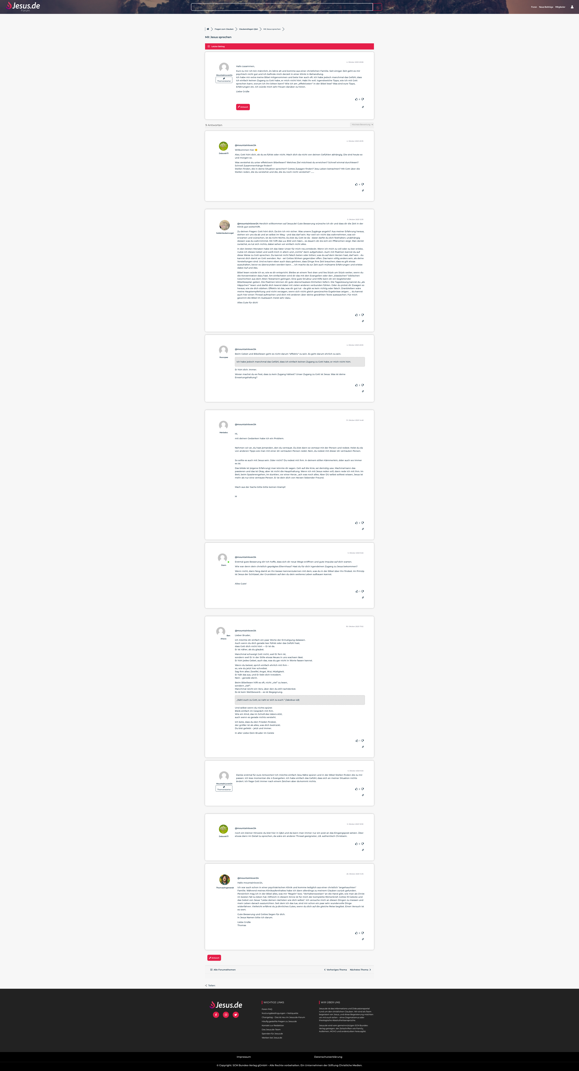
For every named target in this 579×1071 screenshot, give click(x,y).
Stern (223, 565)
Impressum (244, 1056)
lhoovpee (224, 357)
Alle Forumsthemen (224, 969)
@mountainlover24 (245, 145)
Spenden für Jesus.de (272, 1033)
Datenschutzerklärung (328, 1056)
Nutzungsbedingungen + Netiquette (280, 1013)
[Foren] (208, 29)
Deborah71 (224, 153)
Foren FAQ (267, 1009)
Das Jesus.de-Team (271, 1029)
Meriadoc (224, 432)
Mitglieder (560, 7)
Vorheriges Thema (336, 969)
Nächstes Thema (360, 969)
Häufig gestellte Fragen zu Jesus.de (279, 1021)
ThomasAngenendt (225, 888)
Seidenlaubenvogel (225, 233)
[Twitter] (236, 1015)
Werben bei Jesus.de (272, 1037)
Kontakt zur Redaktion (273, 1025)
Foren (534, 7)
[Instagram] (226, 1015)
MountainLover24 (224, 75)
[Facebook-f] (216, 1015)
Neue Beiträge (546, 7)
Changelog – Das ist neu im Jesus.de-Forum (283, 1017)
